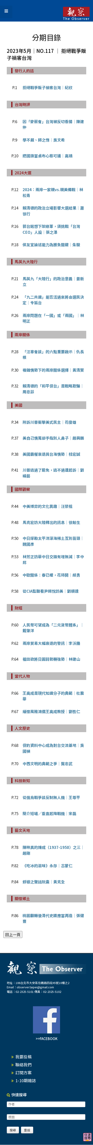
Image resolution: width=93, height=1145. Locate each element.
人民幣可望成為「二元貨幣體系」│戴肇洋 (53, 627)
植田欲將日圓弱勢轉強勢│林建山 (51, 659)
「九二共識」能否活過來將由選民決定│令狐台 (53, 300)
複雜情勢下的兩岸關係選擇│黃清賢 (53, 370)
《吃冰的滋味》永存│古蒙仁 (47, 865)
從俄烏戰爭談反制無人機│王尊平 (51, 797)
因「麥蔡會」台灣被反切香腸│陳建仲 (53, 124)
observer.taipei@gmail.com (35, 987)
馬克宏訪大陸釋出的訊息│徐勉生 (51, 522)
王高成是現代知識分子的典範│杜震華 (53, 696)
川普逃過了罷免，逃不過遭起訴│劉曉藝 (53, 473)
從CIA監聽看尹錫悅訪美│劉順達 (51, 591)
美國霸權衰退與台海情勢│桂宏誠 (51, 454)
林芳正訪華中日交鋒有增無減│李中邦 (53, 559)
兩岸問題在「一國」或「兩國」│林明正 (53, 318)
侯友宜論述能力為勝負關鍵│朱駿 (51, 244)
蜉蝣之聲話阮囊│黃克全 (44, 881)
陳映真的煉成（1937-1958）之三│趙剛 (53, 850)
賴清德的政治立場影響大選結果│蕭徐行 (53, 211)
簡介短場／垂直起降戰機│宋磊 (49, 813)
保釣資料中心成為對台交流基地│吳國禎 (53, 748)
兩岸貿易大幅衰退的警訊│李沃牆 (51, 643)
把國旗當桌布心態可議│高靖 (47, 155)
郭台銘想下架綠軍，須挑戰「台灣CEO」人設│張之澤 (51, 229)
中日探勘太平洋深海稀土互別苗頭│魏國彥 (53, 541)
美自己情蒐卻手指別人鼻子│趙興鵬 (53, 438)
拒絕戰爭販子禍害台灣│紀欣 (47, 87)
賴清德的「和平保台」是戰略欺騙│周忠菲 (53, 389)
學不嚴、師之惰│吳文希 (44, 140)
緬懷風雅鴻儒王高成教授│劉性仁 (51, 711)
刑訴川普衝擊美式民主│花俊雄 (49, 422)
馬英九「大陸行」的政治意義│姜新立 (53, 281)
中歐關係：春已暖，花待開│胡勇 (51, 575)
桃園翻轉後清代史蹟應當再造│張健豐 (53, 918)
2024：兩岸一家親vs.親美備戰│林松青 (53, 192)
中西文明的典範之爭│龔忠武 (47, 763)
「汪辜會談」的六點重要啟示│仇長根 (53, 354)
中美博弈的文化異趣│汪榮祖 (47, 506)
